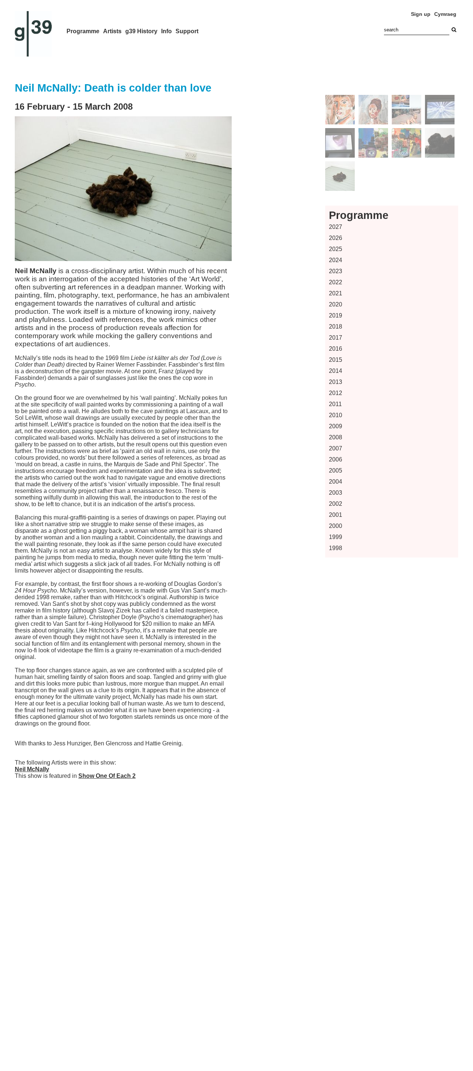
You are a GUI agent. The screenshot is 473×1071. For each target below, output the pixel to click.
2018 (335, 326)
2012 (335, 393)
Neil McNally (32, 769)
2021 (335, 293)
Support (187, 31)
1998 (335, 548)
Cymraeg (445, 14)
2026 (335, 238)
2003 (335, 493)
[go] (453, 29)
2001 (335, 515)
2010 (335, 415)
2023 (335, 271)
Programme (83, 31)
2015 (335, 360)
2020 (335, 304)
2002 (335, 504)
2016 (335, 349)
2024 (335, 260)
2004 (335, 481)
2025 (335, 249)
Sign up (421, 14)
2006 (335, 459)
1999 (335, 537)
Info (166, 31)
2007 (335, 448)
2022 (335, 282)
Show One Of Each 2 (107, 776)
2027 (335, 227)
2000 (335, 526)
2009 (335, 426)
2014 (335, 371)
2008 (335, 437)
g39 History (141, 31)
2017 (335, 337)
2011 (335, 404)
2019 (335, 315)
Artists (112, 31)
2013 (335, 382)
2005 (335, 470)
